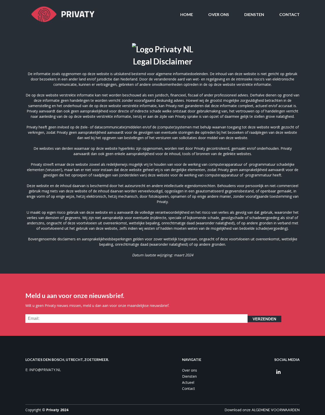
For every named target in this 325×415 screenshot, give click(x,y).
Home (186, 14)
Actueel (188, 382)
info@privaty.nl (45, 369)
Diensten (254, 14)
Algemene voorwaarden (276, 410)
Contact (289, 14)
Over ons (218, 14)
